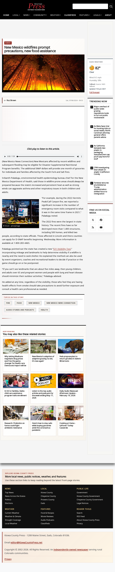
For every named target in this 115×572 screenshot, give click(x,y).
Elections (9, 503)
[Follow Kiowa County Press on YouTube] (101, 227)
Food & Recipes (47, 513)
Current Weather (12, 513)
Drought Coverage (13, 520)
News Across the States (15, 496)
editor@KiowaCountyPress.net (26, 542)
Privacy (80, 523)
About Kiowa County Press (88, 520)
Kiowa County (47, 492)
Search (79, 513)
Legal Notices (82, 503)
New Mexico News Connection (60, 303)
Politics (8, 499)
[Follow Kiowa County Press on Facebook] (101, 220)
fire (8, 303)
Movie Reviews (47, 516)
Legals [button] (96, 15)
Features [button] (84, 15)
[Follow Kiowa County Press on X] (93, 220)
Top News (9, 492)
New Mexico (34, 303)
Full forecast (94, 92)
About (108, 15)
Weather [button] (55, 15)
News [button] (26, 15)
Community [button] (39, 15)
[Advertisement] (43, 124)
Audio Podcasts (47, 520)
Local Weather (11, 523)
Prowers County (47, 499)
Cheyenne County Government (90, 499)
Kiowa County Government (88, 496)
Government (82, 492)
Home (6, 15)
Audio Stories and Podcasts (20, 310)
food (19, 303)
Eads (43, 503)
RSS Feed (81, 516)
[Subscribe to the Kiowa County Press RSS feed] (93, 227)
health (44, 310)
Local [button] (16, 15)
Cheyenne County (48, 496)
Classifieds (70, 15)
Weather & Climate (13, 516)
